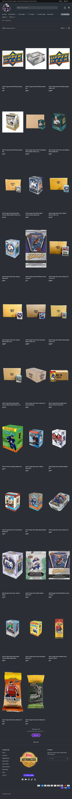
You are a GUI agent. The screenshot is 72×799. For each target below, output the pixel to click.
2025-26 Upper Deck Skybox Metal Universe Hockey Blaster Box (34, 214)
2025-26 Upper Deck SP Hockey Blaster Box (58, 467)
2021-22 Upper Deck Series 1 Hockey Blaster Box (34, 467)
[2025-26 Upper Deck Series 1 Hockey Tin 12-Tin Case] (59, 248)
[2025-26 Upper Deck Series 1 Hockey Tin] (59, 502)
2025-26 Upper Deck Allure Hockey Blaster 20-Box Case (59, 340)
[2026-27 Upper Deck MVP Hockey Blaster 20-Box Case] (59, 58)
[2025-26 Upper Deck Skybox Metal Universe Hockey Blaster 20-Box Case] (12, 185)
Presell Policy (5, 769)
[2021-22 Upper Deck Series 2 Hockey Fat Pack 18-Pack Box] (36, 375)
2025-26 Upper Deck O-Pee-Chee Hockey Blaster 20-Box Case (35, 340)
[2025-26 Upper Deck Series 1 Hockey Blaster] (12, 565)
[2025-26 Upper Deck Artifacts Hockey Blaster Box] (36, 565)
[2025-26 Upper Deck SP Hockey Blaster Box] (59, 438)
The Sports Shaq (8, 793)
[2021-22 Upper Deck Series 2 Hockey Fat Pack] (36, 692)
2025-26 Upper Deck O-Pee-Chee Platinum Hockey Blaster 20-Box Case (36, 150)
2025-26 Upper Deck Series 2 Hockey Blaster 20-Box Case (57, 214)
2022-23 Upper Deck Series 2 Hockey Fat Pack (12, 720)
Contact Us (4, 755)
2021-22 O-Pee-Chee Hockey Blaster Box (12, 466)
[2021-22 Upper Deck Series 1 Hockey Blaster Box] (36, 438)
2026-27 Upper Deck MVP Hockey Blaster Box (12, 150)
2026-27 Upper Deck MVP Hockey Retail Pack (12, 87)
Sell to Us (11, 17)
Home (3, 20)
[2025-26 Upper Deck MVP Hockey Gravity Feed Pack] (36, 248)
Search (3, 752)
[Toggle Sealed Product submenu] (16, 14)
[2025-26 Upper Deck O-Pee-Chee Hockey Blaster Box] (12, 502)
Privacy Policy (5, 763)
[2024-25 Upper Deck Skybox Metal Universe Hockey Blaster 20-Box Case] (12, 375)
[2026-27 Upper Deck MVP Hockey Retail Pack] (12, 58)
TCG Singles (31, 14)
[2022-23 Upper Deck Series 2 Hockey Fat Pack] (12, 692)
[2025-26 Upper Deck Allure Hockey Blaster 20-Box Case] (59, 312)
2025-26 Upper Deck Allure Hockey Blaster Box (36, 530)
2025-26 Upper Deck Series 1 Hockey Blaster (11, 594)
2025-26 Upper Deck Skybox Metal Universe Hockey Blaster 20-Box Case (11, 214)
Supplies (4, 17)
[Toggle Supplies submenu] (7, 17)
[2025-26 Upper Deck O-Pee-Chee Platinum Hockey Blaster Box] (59, 122)
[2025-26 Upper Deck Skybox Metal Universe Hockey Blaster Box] (36, 185)
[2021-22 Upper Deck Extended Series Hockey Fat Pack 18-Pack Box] (59, 375)
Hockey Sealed (8, 20)
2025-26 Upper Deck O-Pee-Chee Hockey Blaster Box (12, 530)
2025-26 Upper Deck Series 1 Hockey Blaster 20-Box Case (11, 340)
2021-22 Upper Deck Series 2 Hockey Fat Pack (35, 720)
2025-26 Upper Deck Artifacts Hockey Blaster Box (35, 594)
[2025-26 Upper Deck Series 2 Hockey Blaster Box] (12, 248)
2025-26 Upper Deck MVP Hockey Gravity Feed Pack (36, 277)
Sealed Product (11, 14)
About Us (66, 1)
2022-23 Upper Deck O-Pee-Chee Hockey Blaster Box (35, 657)
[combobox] (37, 7)
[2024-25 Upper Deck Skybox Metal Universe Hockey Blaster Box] (12, 628)
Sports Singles (21, 14)
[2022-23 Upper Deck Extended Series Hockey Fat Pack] (59, 628)
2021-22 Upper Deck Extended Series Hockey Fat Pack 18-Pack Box (58, 404)
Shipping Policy (5, 758)
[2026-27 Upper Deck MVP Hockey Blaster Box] (12, 122)
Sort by (4, 28)
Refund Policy (5, 761)
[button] (68, 7)
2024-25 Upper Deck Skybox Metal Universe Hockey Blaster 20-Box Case (11, 404)
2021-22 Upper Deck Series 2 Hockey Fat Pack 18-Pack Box (35, 404)
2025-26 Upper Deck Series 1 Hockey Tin (58, 529)
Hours (60, 1)
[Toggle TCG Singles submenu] (35, 14)
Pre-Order (4, 14)
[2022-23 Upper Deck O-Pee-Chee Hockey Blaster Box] (36, 628)
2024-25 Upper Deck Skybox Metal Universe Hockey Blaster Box (10, 657)
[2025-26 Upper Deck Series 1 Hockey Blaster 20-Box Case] (12, 312)
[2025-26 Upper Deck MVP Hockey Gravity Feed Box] (59, 565)
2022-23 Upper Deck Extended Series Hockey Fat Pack (58, 657)
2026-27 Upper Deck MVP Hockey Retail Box (35, 87)
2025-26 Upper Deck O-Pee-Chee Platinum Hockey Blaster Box (59, 150)
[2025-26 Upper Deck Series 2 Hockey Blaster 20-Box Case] (59, 185)
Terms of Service (6, 766)
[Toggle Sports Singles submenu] (26, 14)
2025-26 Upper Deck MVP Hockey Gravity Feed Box (59, 594)
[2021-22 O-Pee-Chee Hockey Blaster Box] (12, 438)
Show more (36, 735)
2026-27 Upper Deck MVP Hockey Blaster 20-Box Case (59, 87)
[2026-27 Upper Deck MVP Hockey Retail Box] (36, 58)
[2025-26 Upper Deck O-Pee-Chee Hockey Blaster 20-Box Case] (36, 312)
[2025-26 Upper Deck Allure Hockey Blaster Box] (36, 502)
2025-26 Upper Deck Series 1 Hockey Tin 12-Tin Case (58, 277)
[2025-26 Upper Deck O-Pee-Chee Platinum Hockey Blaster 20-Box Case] (36, 122)
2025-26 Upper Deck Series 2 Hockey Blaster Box (11, 277)
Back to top (36, 742)
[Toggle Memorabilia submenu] (54, 14)
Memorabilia (50, 14)
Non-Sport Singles (41, 14)
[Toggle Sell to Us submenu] (15, 17)
